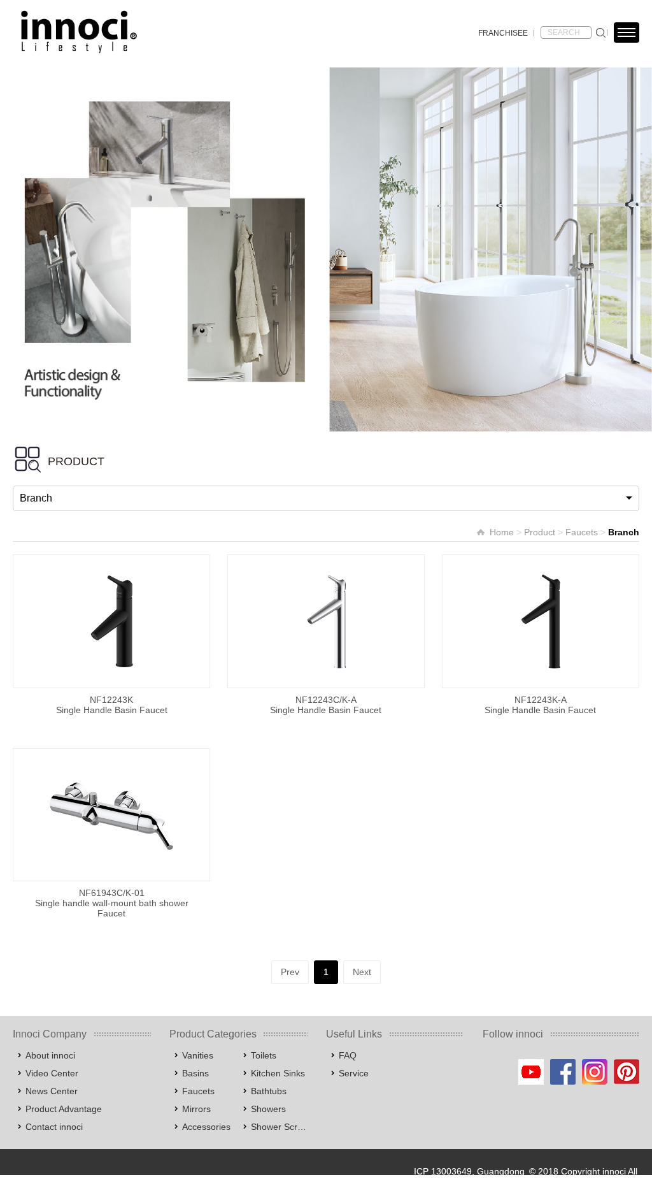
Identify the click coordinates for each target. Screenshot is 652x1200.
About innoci (50, 1055)
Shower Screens (279, 1127)
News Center (51, 1091)
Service (354, 1073)
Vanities (197, 1055)
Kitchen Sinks (278, 1073)
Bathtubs (269, 1091)
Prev (290, 972)
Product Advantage (63, 1109)
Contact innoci (54, 1127)
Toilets (263, 1055)
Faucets (581, 532)
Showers (268, 1109)
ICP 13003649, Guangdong (469, 1171)
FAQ (348, 1055)
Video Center (51, 1073)
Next (362, 972)
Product (539, 532)
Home (502, 532)
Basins (195, 1073)
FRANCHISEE (503, 33)
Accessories (206, 1127)
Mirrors (196, 1109)
